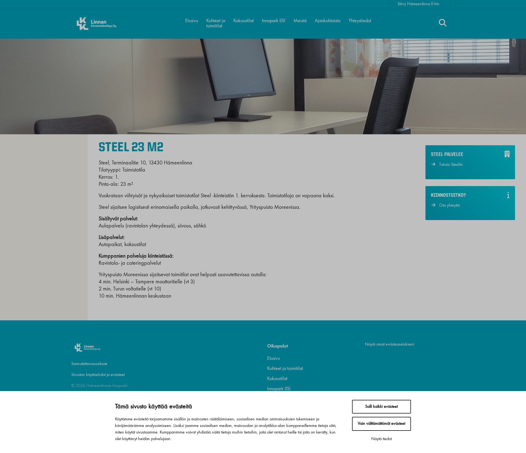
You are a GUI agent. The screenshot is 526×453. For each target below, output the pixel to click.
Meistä (300, 20)
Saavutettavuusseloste (89, 364)
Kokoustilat (243, 20)
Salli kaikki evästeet (381, 406)
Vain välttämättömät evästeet (381, 423)
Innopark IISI (273, 20)
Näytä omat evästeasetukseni (389, 344)
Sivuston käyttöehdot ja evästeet (98, 375)
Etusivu (191, 20)
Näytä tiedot (381, 439)
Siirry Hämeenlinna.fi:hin (418, 4)
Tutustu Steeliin (451, 165)
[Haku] (443, 23)
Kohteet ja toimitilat (215, 23)
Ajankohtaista (327, 20)
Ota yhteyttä (449, 205)
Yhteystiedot (359, 20)
